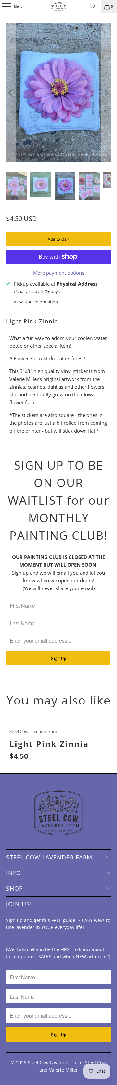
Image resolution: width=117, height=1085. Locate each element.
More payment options (58, 272)
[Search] (93, 6)
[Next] (106, 92)
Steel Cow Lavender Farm (55, 1062)
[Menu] (3, 6)
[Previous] (11, 92)
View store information (36, 301)
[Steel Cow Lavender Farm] (58, 6)
